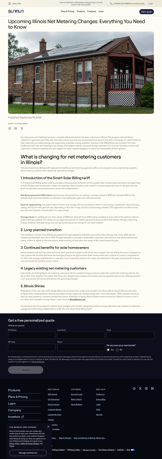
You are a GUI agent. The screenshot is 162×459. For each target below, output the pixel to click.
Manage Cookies (89, 450)
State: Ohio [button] (16, 3)
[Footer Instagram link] (146, 389)
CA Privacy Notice (58, 450)
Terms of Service (38, 362)
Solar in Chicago (65, 438)
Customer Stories (54, 409)
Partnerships (53, 425)
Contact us (100, 394)
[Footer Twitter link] (140, 389)
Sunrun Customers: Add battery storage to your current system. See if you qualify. (81, 3)
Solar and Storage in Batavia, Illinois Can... (89, 438)
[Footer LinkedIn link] (152, 389)
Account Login (76, 394)
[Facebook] (9, 129)
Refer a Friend (76, 399)
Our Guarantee (53, 399)
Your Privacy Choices (106, 450)
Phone (59, 342)
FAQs (98, 409)
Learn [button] (101, 11)
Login (150, 3)
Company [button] (91, 11)
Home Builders (76, 404)
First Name (12, 330)
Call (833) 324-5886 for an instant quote (129, 3)
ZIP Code (11, 342)
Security (99, 414)
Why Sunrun (52, 394)
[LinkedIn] (15, 129)
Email (109, 330)
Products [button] (81, 11)
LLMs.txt (120, 450)
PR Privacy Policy (73, 450)
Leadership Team (54, 414)
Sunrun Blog (100, 399)
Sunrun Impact (53, 404)
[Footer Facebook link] (134, 389)
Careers (51, 420)
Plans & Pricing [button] (67, 11)
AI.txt (128, 450)
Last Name (61, 330)
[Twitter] (21, 129)
